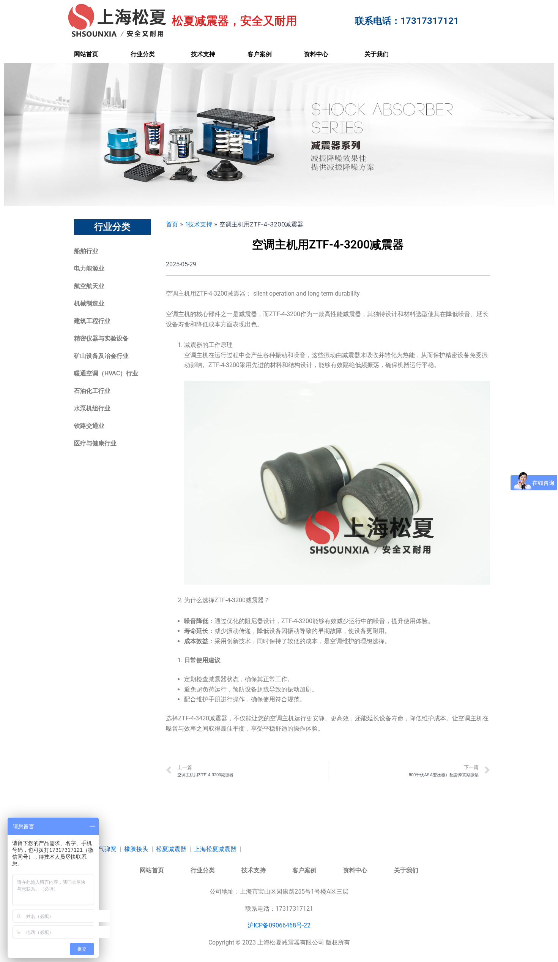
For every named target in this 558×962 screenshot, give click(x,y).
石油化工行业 (92, 390)
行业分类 (143, 54)
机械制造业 (89, 303)
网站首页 (86, 54)
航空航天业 (89, 286)
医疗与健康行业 (95, 443)
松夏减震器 (171, 849)
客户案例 (259, 54)
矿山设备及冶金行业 (101, 355)
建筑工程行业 (92, 320)
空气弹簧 (104, 849)
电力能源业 (89, 268)
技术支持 (203, 54)
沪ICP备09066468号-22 (279, 925)
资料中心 (316, 54)
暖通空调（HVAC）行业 (106, 373)
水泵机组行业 (92, 408)
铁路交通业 (89, 425)
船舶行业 (86, 251)
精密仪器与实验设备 (101, 338)
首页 (172, 224)
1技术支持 (198, 224)
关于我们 (376, 54)
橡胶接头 (136, 849)
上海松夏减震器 (215, 849)
